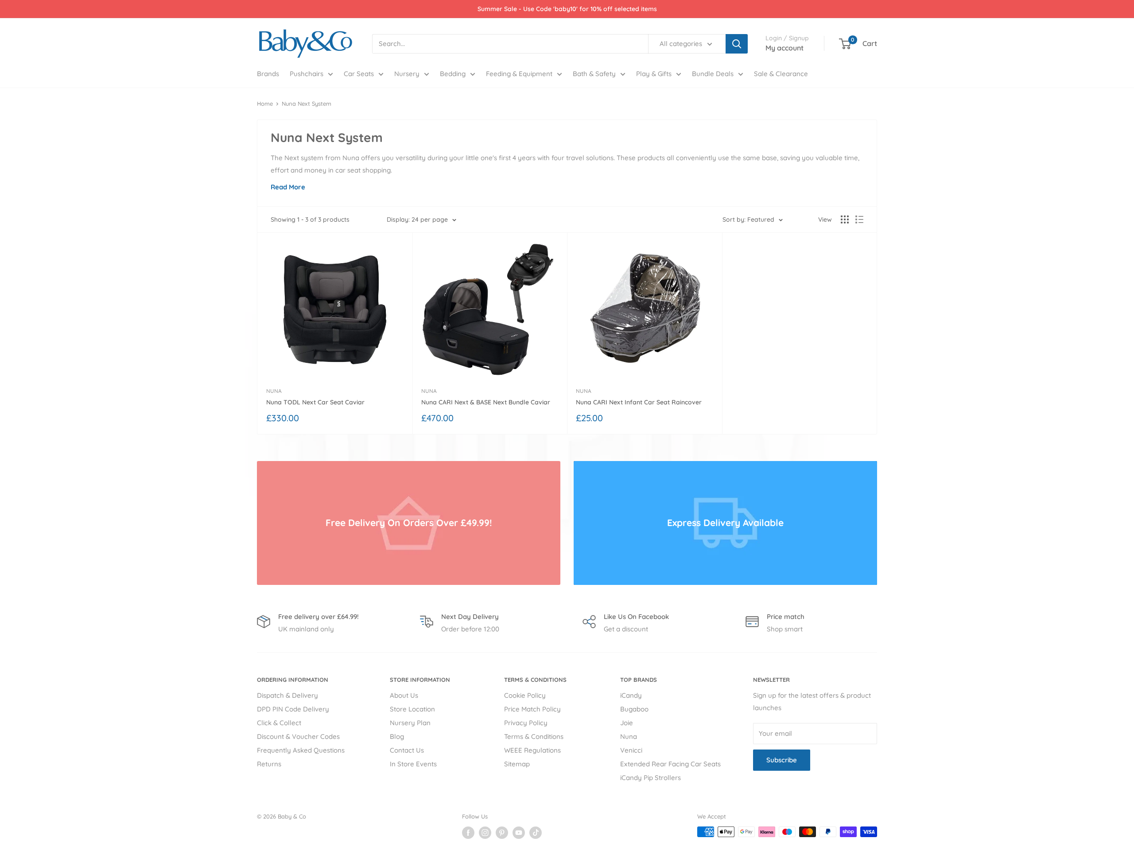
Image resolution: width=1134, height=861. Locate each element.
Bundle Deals (713, 73)
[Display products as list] (859, 219)
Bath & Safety (594, 73)
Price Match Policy (532, 709)
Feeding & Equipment (519, 73)
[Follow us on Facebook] (468, 832)
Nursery (406, 73)
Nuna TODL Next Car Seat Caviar (315, 402)
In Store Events (413, 764)
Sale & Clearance (781, 73)
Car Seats (359, 73)
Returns (269, 764)
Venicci (631, 750)
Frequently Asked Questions (301, 750)
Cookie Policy (525, 695)
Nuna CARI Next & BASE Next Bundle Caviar (485, 402)
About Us (404, 695)
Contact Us (407, 750)
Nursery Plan (410, 723)
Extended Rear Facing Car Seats (670, 764)
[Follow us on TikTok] (535, 832)
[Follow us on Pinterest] (502, 832)
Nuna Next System (306, 103)
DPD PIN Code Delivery (293, 709)
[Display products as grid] (845, 219)
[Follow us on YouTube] (519, 832)
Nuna (274, 391)
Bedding (453, 73)
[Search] (737, 44)
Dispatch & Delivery (287, 695)
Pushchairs (306, 73)
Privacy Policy (526, 723)
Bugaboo (634, 709)
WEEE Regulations (532, 750)
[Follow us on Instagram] (485, 832)
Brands (268, 73)
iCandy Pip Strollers (650, 777)
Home (265, 103)
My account (784, 47)
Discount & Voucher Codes (298, 736)
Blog (397, 736)
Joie (626, 723)
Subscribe (781, 760)
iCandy (631, 695)
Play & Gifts (654, 73)
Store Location (412, 709)
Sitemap (517, 764)
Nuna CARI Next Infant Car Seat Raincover (639, 402)
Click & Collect (279, 723)
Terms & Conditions (533, 736)
